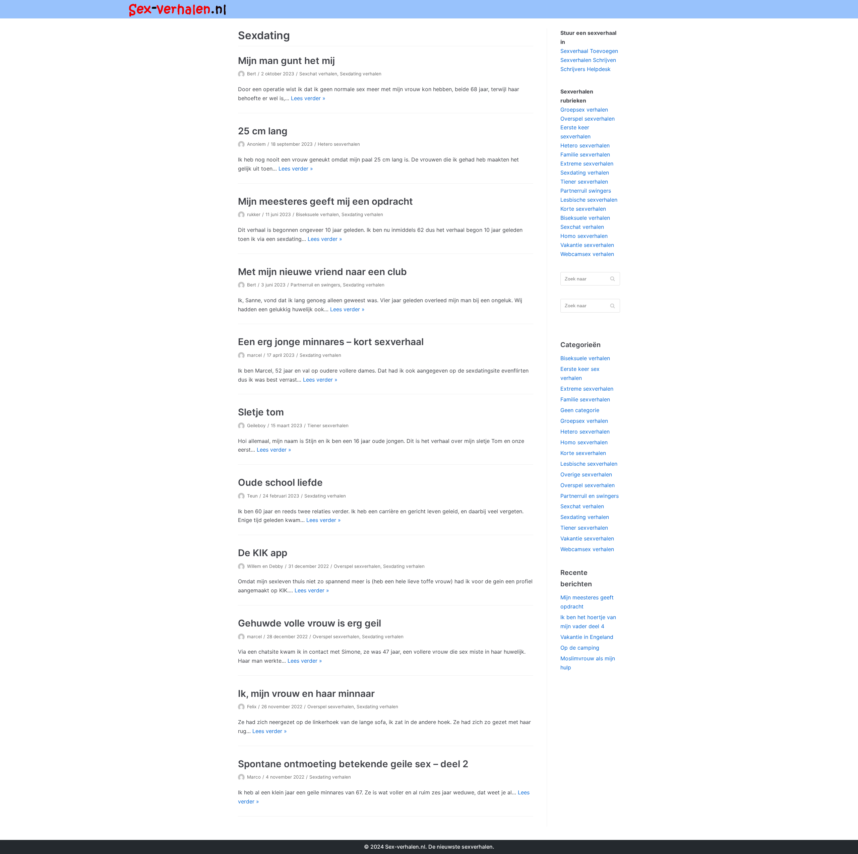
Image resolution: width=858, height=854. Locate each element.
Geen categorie (579, 410)
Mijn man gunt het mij (286, 60)
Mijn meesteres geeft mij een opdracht (325, 201)
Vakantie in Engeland (586, 637)
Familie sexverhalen (585, 154)
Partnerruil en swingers (315, 284)
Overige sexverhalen (586, 474)
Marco (254, 777)
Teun (252, 496)
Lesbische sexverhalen (588, 199)
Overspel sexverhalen (357, 566)
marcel (254, 355)
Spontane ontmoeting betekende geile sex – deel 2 (353, 764)
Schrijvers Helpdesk (585, 69)
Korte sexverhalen (583, 208)
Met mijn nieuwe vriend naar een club (322, 271)
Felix (251, 706)
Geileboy (256, 425)
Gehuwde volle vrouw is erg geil (309, 623)
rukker (253, 214)
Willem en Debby (265, 566)
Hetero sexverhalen (339, 144)
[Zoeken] (612, 279)
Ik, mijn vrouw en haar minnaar (306, 693)
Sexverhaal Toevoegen (589, 51)
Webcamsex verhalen (587, 254)
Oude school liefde (280, 482)
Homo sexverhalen (584, 236)
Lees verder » (308, 98)
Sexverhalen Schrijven (588, 60)
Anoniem (256, 144)
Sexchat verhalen (318, 73)
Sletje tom (261, 412)
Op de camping (579, 647)
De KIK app (262, 553)
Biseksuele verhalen (317, 214)
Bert (251, 73)
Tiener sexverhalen (328, 425)
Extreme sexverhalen (586, 163)
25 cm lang (263, 131)
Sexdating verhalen (360, 73)
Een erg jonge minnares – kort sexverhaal (331, 341)
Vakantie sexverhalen (587, 245)
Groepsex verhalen (584, 109)
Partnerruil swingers (585, 190)
